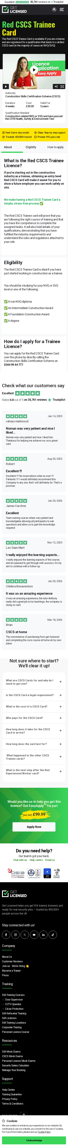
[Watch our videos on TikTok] (53, 935)
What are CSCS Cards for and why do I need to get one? (29, 682)
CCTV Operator (13, 1004)
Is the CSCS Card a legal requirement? (30, 695)
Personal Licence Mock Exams (18, 1060)
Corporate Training (11, 1027)
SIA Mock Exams (11, 1051)
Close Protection (14, 1008)
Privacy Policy (9, 1099)
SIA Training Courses (13, 995)
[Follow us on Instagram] (15, 935)
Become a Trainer (11, 970)
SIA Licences (9, 1018)
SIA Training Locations (14, 1022)
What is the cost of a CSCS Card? (26, 706)
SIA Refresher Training (14, 1013)
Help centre (36, 860)
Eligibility (31, 147)
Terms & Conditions (12, 1103)
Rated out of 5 (33, 399)
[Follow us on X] (25, 935)
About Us (7, 956)
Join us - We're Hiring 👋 (15, 966)
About (8, 147)
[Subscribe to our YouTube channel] (34, 935)
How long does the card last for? (26, 744)
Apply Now (34, 827)
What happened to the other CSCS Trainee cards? (27, 757)
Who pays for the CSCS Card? (24, 718)
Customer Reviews (12, 961)
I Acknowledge (34, 1140)
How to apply (56, 147)
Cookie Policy (44, 1132)
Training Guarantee (12, 1094)
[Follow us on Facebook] (6, 935)
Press (5, 975)
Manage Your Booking (13, 1070)
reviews (38, 1)
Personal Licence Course (15, 1032)
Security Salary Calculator (15, 1065)
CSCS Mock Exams (12, 1056)
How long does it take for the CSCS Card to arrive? (28, 731)
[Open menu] (62, 9)
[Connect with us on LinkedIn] (43, 935)
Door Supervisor (14, 999)
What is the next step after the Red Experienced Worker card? (28, 772)
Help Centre (8, 1089)
